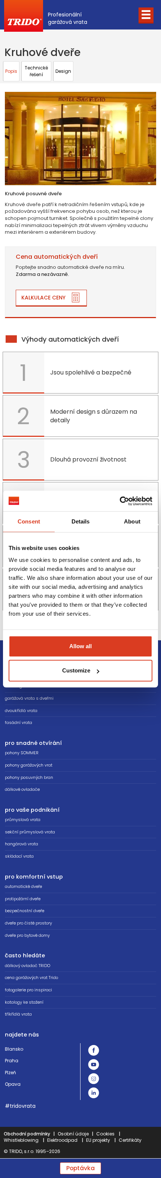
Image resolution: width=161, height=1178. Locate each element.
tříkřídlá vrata (18, 1014)
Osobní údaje (73, 1134)
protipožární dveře (22, 899)
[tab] (11, 71)
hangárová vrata (21, 844)
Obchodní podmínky (27, 1134)
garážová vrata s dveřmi (29, 698)
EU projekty (98, 1140)
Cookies (105, 1134)
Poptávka (80, 1168)
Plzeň (10, 1072)
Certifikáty (130, 1140)
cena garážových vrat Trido (31, 977)
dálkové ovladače (22, 789)
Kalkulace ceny (43, 297)
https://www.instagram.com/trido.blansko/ (93, 1078)
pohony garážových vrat (28, 765)
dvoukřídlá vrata (21, 711)
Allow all (80, 646)
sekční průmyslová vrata (30, 832)
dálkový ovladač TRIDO (27, 966)
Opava (13, 1084)
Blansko (14, 1049)
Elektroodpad (62, 1140)
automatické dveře (23, 886)
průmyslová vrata (22, 820)
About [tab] (132, 521)
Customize (76, 670)
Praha (11, 1060)
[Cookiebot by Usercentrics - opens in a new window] (119, 501)
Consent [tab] (29, 521)
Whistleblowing (21, 1140)
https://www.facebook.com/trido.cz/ (93, 1050)
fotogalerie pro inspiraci (28, 990)
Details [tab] (81, 521)
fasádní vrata (18, 722)
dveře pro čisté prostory (28, 923)
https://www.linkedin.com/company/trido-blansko (93, 1092)
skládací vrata (19, 856)
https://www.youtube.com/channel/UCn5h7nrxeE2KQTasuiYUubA (93, 1064)
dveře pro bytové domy (27, 935)
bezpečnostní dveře (24, 911)
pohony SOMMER (22, 753)
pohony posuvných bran (29, 777)
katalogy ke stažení (24, 1002)
